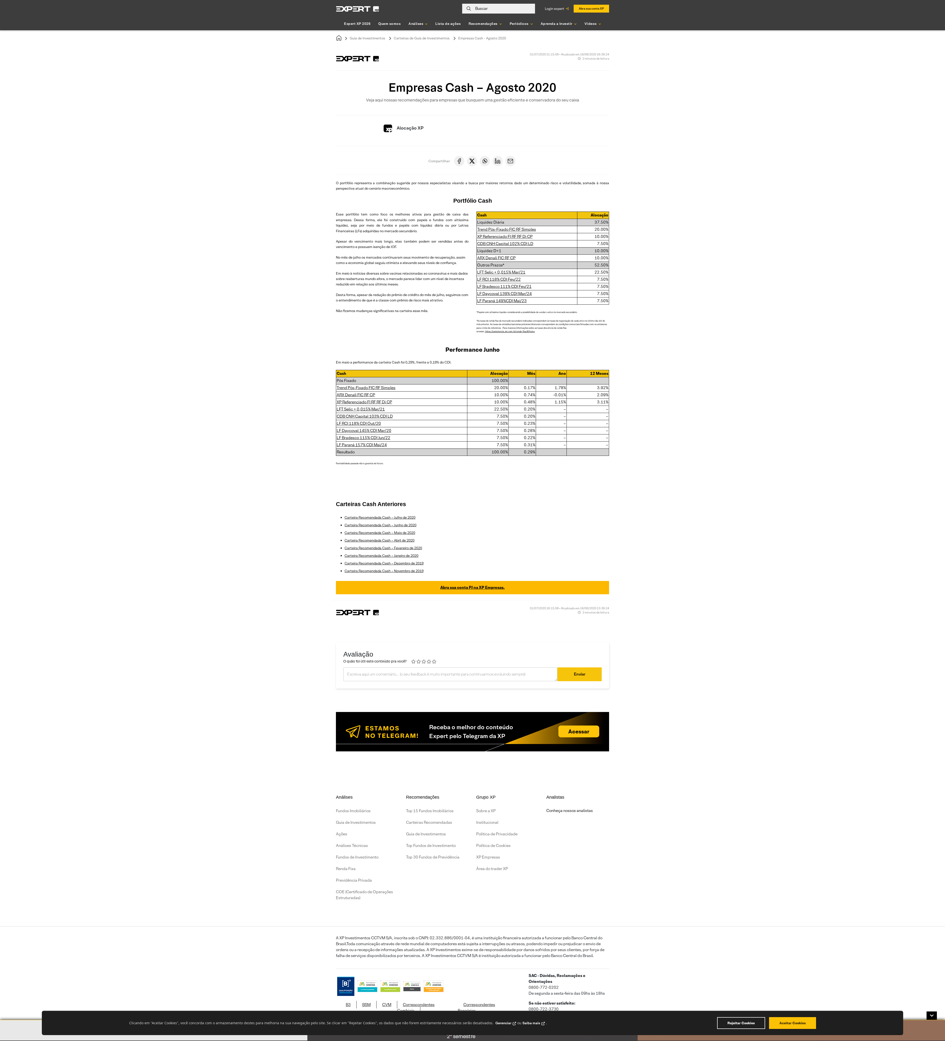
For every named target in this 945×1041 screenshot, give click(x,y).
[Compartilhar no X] (472, 161)
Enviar (579, 674)
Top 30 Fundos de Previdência (432, 857)
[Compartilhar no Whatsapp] (485, 161)
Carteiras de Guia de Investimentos (422, 38)
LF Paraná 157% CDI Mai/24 (362, 444)
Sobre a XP (486, 810)
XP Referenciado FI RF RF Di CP (505, 236)
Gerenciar (503, 1023)
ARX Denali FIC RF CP (496, 258)
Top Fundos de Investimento (431, 845)
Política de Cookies (493, 845)
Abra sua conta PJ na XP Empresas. (472, 587)
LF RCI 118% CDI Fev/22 (499, 279)
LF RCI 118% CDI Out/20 (359, 423)
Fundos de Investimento (357, 857)
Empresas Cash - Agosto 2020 (482, 38)
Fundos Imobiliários (353, 810)
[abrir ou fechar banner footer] (932, 1015)
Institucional (487, 822)
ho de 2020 (406, 517)
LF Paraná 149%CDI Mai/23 (502, 300)
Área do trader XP (492, 868)
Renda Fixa (346, 868)
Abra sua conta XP (591, 8)
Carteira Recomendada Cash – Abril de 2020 (379, 540)
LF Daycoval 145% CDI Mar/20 (364, 430)
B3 (348, 1004)
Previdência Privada (354, 880)
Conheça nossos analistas (569, 810)
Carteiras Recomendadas (429, 822)
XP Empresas (488, 857)
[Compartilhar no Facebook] (459, 161)
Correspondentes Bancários (476, 1007)
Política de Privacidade (497, 834)
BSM (366, 1004)
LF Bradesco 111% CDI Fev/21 (504, 286)
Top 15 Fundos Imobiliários (430, 810)
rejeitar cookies (741, 1023)
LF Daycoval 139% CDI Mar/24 (504, 293)
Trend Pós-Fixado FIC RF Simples (506, 229)
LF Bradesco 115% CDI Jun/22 (363, 437)
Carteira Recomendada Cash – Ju (371, 517)
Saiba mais (531, 1023)
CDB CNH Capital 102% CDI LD (505, 243)
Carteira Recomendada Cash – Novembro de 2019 (384, 571)
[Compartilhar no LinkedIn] (497, 161)
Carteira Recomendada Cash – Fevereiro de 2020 (383, 548)
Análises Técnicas (352, 845)
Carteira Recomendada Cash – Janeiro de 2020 (381, 555)
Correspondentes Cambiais (416, 1007)
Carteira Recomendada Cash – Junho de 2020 (380, 525)
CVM (386, 1004)
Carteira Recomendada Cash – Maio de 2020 (380, 532)
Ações (341, 834)
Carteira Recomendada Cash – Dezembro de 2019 (384, 563)
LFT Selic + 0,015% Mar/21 (501, 272)
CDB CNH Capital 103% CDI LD (365, 416)
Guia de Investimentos (367, 38)
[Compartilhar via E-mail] (510, 161)
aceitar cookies (792, 1023)
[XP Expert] (357, 9)
